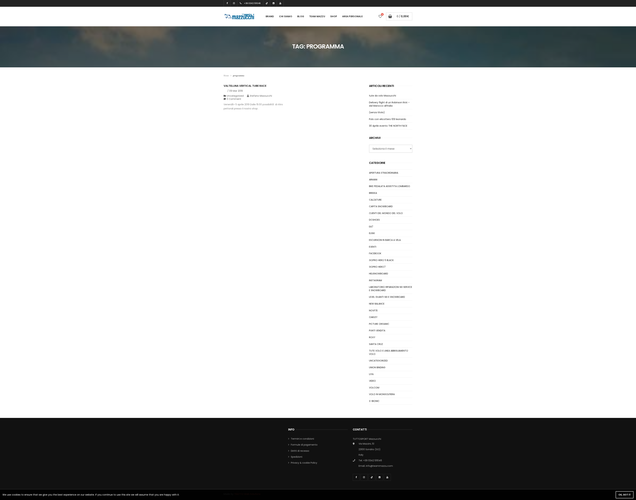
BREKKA (373, 193)
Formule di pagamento (304, 444)
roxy (372, 337)
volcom (374, 387)
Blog (300, 16)
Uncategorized (235, 95)
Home (226, 75)
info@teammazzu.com (379, 466)
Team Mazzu (317, 16)
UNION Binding (377, 367)
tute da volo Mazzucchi (382, 95)
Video (372, 380)
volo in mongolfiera (382, 394)
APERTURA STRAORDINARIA (383, 172)
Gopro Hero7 (377, 266)
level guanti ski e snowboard (387, 297)
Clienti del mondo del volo (386, 213)
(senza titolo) (377, 112)
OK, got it (624, 494)
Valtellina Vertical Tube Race (245, 86)
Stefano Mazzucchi (261, 95)
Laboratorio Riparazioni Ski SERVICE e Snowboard (390, 288)
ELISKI (372, 233)
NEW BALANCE (376, 303)
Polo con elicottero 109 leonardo (387, 119)
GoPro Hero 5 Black (381, 260)
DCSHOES (374, 219)
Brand (270, 16)
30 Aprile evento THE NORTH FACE (388, 125)
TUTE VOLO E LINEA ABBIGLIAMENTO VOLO (388, 352)
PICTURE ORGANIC (379, 324)
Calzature (375, 199)
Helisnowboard (378, 273)
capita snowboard (381, 206)
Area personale (352, 16)
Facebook (375, 253)
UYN (371, 374)
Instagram (375, 280)
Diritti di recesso (300, 450)
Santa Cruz (376, 344)
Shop (333, 16)
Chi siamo (285, 16)
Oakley (373, 317)
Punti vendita (377, 330)
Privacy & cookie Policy (304, 462)
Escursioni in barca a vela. (385, 240)
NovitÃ (373, 310)
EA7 (371, 226)
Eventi (372, 246)
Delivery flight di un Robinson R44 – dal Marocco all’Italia (389, 104)
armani (373, 179)
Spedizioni (296, 456)
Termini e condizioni (302, 438)
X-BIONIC (374, 401)
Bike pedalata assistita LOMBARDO (389, 186)
